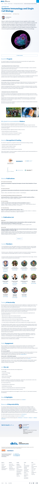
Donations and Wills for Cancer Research (4, 469)
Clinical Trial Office (19, 466)
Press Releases (33, 464)
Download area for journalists (33, 473)
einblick (32, 471)
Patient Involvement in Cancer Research (19, 471)
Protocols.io (24, 414)
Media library (33, 474)
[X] (35, 483)
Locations (3, 465)
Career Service (26, 473)
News (32, 462)
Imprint (3, 483)
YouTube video (23, 354)
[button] (13, 112)
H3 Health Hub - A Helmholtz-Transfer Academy (19, 474)
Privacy (6, 483)
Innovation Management (18, 464)
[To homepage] (5, 1)
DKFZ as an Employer (26, 465)
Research (10, 462)
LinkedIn (23, 399)
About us (3, 462)
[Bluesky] (33, 483)
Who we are (3, 464)
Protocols (25, 417)
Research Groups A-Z (11, 465)
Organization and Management (4, 467)
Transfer (18, 462)
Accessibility (10, 483)
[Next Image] (37, 106)
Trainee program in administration (26, 470)
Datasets (30, 417)
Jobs (24, 464)
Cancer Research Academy (26, 475)
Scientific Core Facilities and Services (12, 468)
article (29, 358)
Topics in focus (33, 469)
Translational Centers (12, 469)
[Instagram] (29, 483)
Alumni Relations (26, 478)
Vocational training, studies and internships (26, 467)
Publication (20, 417)
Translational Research (19, 469)
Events (32, 465)
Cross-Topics (10, 466)
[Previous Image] (36, 106)
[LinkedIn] (31, 483)
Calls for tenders (33, 468)
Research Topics (11, 464)
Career (25, 462)
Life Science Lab (26, 477)
